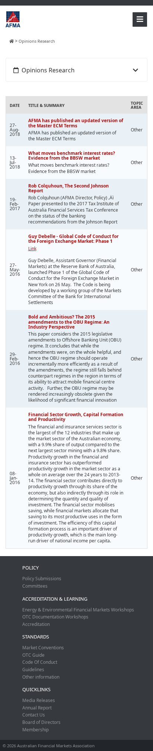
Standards (35, 636)
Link (32, 248)
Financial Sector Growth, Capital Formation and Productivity (75, 416)
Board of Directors (41, 722)
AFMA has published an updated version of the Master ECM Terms (75, 122)
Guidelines (33, 669)
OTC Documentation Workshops (55, 617)
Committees (35, 586)
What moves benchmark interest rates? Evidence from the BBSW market (71, 155)
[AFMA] (13, 19)
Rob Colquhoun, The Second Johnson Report (68, 188)
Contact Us (33, 715)
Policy (30, 567)
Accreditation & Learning (54, 598)
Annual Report (37, 708)
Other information (40, 677)
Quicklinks (36, 689)
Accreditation (36, 624)
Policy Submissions (41, 578)
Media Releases (38, 700)
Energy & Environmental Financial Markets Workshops (78, 610)
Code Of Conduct (39, 662)
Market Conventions (43, 647)
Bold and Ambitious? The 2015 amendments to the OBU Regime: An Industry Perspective (69, 322)
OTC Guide (33, 655)
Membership (35, 729)
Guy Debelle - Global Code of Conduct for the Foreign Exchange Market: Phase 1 (73, 238)
